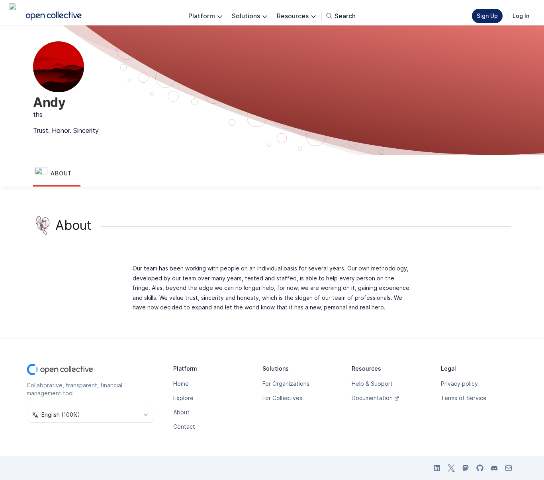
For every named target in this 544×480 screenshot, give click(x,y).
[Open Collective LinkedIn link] (436, 468)
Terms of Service (464, 397)
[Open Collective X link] (451, 468)
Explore (183, 397)
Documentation (372, 397)
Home (181, 383)
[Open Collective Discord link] (494, 468)
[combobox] (90, 415)
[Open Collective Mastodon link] (465, 468)
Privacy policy (459, 383)
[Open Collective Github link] (479, 468)
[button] (56, 174)
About (181, 412)
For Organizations (285, 383)
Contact (184, 426)
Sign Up (487, 15)
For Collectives (282, 397)
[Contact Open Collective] (508, 468)
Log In (521, 15)
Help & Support (372, 383)
